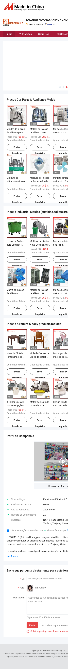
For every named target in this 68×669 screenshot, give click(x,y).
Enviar (32, 625)
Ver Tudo (11, 556)
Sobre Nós (43, 34)
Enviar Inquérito (17, 148)
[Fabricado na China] (24, 6)
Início (9, 34)
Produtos (27, 34)
